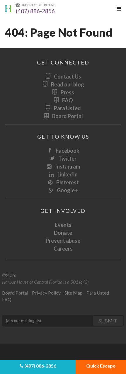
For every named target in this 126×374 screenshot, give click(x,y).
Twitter (67, 158)
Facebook (67, 150)
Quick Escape (100, 365)
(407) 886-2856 (39, 365)
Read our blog (67, 84)
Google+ (67, 190)
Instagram (67, 166)
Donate (63, 232)
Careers (63, 248)
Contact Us (67, 76)
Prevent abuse (63, 240)
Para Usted (67, 108)
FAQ (67, 100)
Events (63, 225)
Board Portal (67, 116)
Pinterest (67, 182)
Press (67, 92)
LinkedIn (67, 174)
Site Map (73, 292)
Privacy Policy (46, 292)
